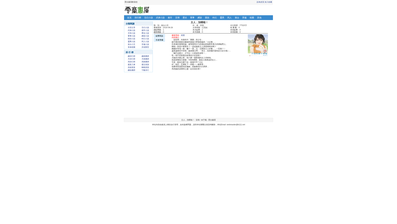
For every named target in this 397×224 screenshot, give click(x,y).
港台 (237, 17)
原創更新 (131, 67)
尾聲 (183, 35)
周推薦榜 (145, 62)
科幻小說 (145, 39)
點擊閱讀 (159, 36)
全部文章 (131, 27)
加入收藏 (268, 2)
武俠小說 (160, 17)
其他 (259, 17)
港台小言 (131, 44)
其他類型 (145, 47)
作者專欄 (159, 40)
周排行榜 (131, 62)
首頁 (129, 17)
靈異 (222, 17)
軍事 (192, 17)
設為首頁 (260, 2)
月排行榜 (131, 59)
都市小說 (145, 30)
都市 (170, 17)
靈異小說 (131, 41)
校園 (252, 17)
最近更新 (145, 64)
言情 (177, 17)
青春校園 (131, 47)
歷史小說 (145, 33)
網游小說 (145, 36)
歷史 (185, 17)
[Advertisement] (184, 95)
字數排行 (145, 70)
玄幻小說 (148, 17)
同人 (229, 17)
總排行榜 (131, 56)
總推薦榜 (145, 56)
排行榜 (138, 17)
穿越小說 (145, 44)
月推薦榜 (145, 59)
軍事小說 (131, 36)
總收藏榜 (131, 70)
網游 (200, 17)
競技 (207, 17)
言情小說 (131, 33)
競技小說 (131, 39)
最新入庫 (131, 64)
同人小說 (145, 41)
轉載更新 (145, 67)
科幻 (214, 17)
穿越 (244, 17)
